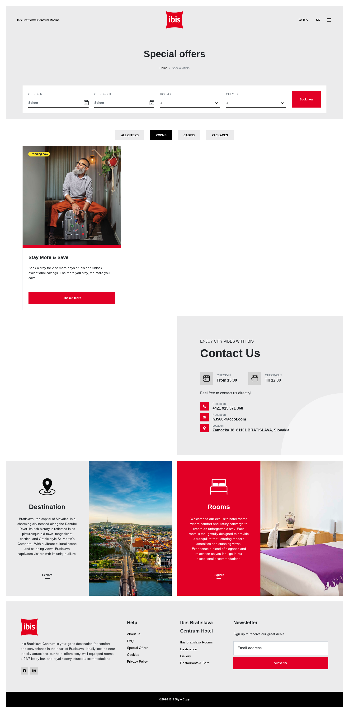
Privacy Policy (137, 661)
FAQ (130, 641)
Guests (232, 94)
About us (133, 634)
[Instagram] (34, 671)
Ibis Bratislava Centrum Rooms (38, 20)
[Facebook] (24, 671)
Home (163, 68)
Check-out (102, 94)
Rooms (165, 94)
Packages (220, 135)
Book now (306, 99)
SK (318, 20)
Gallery (303, 20)
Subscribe (281, 663)
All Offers (130, 135)
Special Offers (137, 648)
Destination (188, 649)
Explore (47, 575)
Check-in (35, 94)
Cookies (133, 654)
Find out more (72, 298)
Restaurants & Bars (194, 663)
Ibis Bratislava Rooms (196, 642)
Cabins (189, 135)
